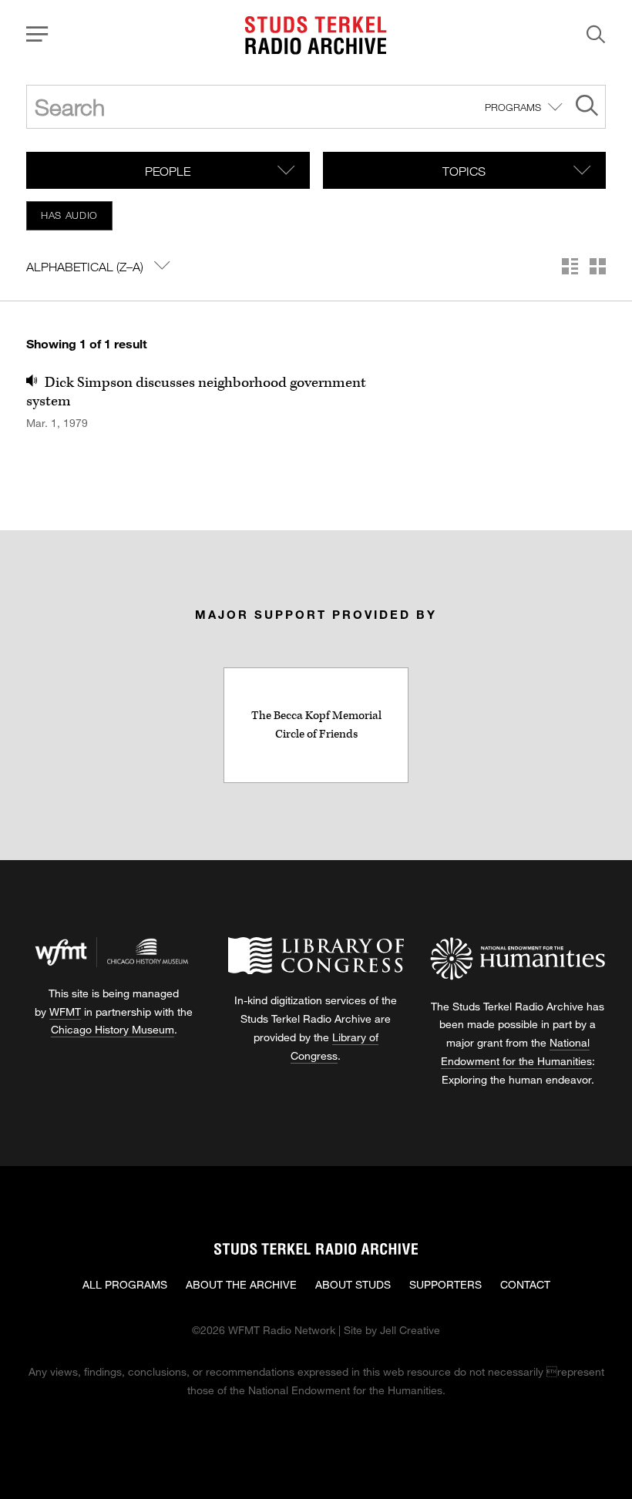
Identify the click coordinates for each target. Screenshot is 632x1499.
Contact (525, 1284)
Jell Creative (410, 1329)
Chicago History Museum (112, 1029)
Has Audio (69, 215)
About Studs (353, 1284)
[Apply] (587, 107)
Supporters (445, 1284)
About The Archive (241, 1284)
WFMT (65, 1011)
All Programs (124, 1284)
